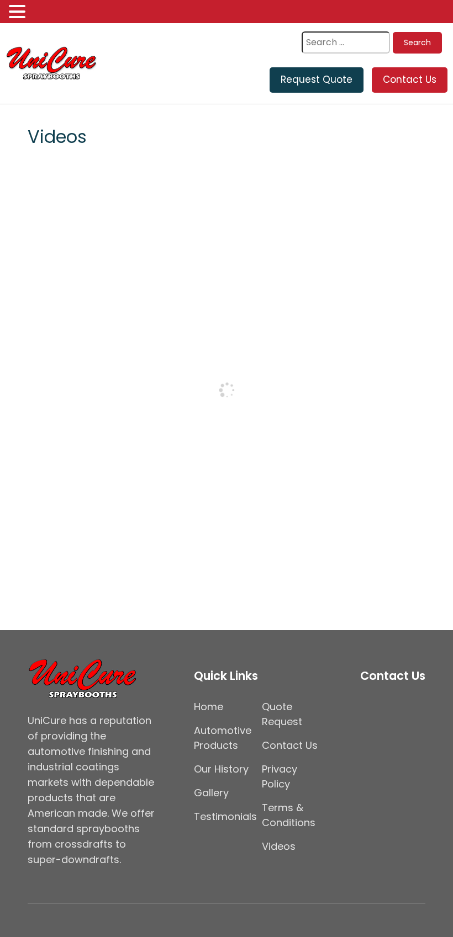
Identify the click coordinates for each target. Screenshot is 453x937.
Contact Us (409, 79)
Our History (221, 769)
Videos (279, 846)
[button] (19, 12)
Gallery (211, 793)
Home (208, 707)
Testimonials (225, 816)
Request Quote (316, 79)
